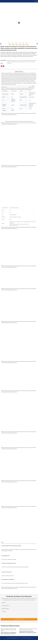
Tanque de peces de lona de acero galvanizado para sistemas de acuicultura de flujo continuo (28, 632)
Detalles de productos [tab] (19, 71)
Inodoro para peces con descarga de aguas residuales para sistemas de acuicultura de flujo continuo (8, 633)
